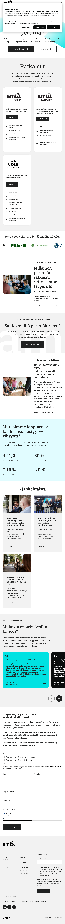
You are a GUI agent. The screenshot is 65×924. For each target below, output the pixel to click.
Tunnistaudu (24, 873)
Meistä (5, 857)
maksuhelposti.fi (21, 738)
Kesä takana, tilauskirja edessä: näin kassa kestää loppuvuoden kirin (16, 521)
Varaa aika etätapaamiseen (43, 306)
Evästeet (5, 901)
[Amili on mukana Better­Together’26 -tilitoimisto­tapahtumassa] (48, 504)
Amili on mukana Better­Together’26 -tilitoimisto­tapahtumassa (47, 521)
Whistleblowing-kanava (26, 901)
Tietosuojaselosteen (53, 883)
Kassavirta (23, 857)
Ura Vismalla (58, 917)
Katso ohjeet (30, 344)
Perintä (22, 860)
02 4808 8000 (20, 735)
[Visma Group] (6, 918)
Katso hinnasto (19, 49)
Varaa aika (44, 49)
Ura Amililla (6, 860)
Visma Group (49, 917)
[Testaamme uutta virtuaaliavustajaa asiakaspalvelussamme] (17, 563)
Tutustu (10, 117)
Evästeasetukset (26, 27)
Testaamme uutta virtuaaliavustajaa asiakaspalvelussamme (16, 580)
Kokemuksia (6, 868)
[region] (32, 673)
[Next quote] (59, 698)
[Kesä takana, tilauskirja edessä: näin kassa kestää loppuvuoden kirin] (17, 504)
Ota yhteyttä (24, 871)
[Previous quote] (51, 698)
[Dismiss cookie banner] (59, 6)
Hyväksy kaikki (40, 27)
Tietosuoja (13, 901)
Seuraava (11, 827)
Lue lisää (10, 546)
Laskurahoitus (24, 862)
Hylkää (53, 27)
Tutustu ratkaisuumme (42, 412)
